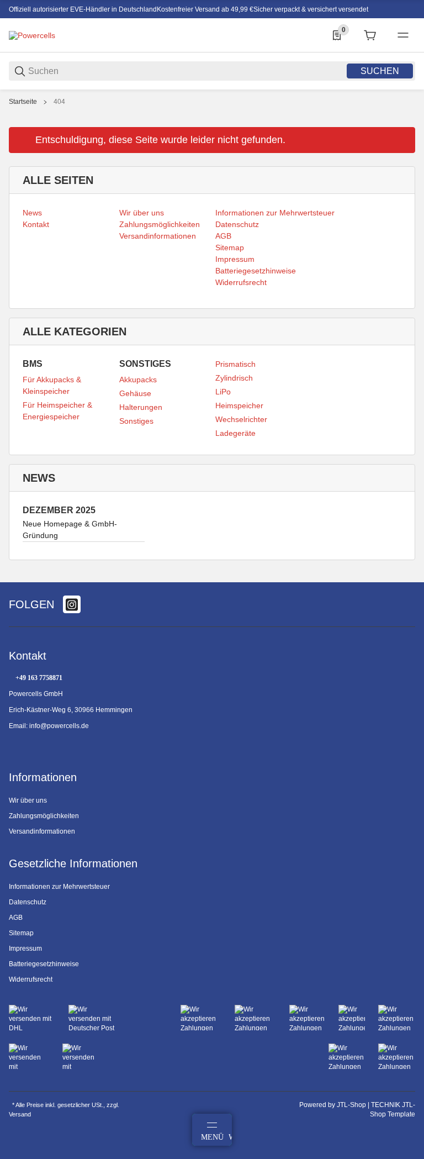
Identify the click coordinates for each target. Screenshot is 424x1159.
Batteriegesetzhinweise (44, 964)
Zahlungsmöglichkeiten (44, 816)
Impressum (25, 948)
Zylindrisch (234, 377)
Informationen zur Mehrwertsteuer (59, 887)
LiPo (223, 391)
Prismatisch (235, 364)
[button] (406, 578)
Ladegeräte (235, 433)
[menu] (403, 35)
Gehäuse (135, 393)
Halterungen (140, 407)
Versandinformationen (42, 831)
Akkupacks (138, 379)
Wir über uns (28, 800)
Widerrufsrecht (30, 979)
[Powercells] (32, 34)
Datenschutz (27, 902)
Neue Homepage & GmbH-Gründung (70, 529)
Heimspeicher (239, 405)
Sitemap (21, 933)
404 (59, 101)
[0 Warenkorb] (370, 35)
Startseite (23, 101)
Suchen (380, 71)
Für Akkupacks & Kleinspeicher (52, 385)
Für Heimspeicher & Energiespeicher (57, 411)
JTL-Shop (352, 1105)
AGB (16, 917)
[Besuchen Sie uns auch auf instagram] (72, 604)
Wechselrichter (241, 419)
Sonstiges (136, 421)
